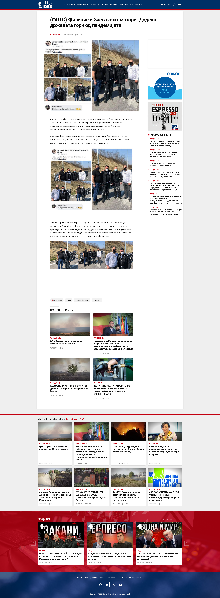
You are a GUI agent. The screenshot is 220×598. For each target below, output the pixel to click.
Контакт (112, 577)
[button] (33, 543)
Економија (82, 4)
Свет (121, 4)
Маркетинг (98, 577)
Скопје (104, 4)
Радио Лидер (45, 4)
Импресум (82, 577)
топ (69, 300)
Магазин (129, 4)
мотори (97, 300)
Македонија (69, 4)
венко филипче (83, 300)
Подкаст (139, 4)
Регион (113, 4)
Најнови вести (161, 134)
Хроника (94, 4)
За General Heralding (132, 577)
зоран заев (57, 300)
